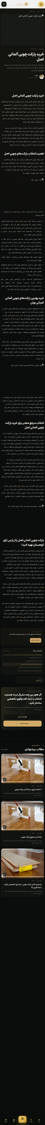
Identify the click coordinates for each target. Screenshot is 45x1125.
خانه (43, 11)
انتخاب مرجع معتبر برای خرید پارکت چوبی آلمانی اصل (30, 667)
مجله (38, 11)
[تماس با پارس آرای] (41, 4)
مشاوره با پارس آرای (35, 640)
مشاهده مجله (4, 749)
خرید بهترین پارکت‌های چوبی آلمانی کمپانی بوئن (31, 664)
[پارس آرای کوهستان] (22, 4)
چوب (21, 170)
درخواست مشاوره (22, 723)
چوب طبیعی (23, 221)
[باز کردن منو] (3, 4)
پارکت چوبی (32, 11)
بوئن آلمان (19, 617)
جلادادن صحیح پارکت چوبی (31, 837)
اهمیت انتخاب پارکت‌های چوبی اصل (33, 661)
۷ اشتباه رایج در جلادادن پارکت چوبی (28, 789)
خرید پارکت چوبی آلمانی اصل (35, 657)
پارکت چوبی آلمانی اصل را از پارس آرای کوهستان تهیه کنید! (29, 671)
